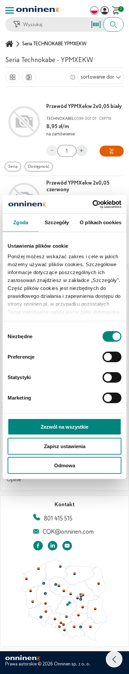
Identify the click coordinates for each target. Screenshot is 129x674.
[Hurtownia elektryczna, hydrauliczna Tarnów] (80, 627)
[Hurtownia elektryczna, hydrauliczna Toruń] (59, 585)
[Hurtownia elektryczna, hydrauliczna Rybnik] (60, 626)
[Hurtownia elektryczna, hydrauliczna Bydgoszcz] (55, 584)
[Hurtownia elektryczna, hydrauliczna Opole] (55, 619)
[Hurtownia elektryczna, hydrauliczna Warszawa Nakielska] (80, 594)
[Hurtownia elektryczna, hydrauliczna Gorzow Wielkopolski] (30, 590)
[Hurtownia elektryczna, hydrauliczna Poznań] (45, 593)
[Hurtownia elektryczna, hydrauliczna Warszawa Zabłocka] (83, 594)
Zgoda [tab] (20, 222)
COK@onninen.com (68, 531)
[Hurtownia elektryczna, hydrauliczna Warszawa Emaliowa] (81, 596)
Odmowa (64, 465)
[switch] (112, 357)
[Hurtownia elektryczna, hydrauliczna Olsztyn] (74, 573)
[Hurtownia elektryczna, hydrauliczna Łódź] (67, 604)
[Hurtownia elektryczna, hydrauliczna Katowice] (63, 624)
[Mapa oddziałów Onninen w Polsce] (65, 639)
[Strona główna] (10, 44)
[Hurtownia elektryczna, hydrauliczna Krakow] (74, 626)
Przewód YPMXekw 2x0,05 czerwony (77, 186)
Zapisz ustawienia (64, 446)
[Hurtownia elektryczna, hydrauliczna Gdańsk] (60, 566)
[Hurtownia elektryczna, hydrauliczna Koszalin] (38, 568)
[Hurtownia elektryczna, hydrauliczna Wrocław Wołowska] (45, 611)
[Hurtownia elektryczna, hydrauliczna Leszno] (45, 603)
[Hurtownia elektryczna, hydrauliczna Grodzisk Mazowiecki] (77, 598)
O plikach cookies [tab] (100, 222)
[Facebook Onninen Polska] (38, 547)
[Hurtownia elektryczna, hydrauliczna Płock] (70, 594)
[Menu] (9, 10)
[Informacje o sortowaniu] (72, 77)
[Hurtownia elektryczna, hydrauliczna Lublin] (95, 608)
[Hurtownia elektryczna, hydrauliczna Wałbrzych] (40, 617)
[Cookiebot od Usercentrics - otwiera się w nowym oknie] (92, 204)
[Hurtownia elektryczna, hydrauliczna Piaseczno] (80, 599)
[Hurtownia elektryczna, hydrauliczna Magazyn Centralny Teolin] (69, 603)
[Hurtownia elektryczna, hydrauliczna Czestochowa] (66, 616)
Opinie (14, 479)
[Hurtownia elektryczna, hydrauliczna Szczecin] (26, 579)
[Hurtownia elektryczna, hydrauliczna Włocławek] (63, 590)
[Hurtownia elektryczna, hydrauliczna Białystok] (98, 583)
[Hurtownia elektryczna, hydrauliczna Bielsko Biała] (64, 629)
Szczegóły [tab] (57, 222)
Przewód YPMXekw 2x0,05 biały (84, 106)
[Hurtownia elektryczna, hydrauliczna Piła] (43, 583)
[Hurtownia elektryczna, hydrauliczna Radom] (82, 607)
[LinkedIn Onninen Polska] (53, 547)
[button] (114, 659)
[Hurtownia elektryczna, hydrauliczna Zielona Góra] (32, 601)
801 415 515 (58, 518)
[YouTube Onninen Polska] (67, 547)
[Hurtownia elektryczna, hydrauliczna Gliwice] (61, 622)
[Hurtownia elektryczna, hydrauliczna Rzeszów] (90, 626)
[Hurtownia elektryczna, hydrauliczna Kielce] (78, 615)
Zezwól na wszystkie (64, 427)
